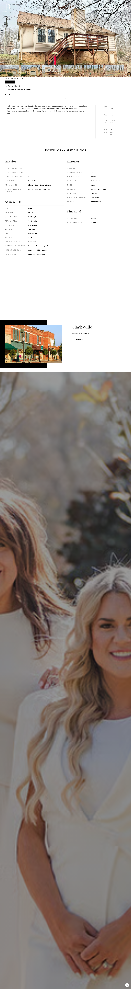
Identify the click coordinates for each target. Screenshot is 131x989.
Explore (79, 339)
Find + (36, 8)
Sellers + (54, 8)
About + (63, 8)
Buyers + (44, 8)
